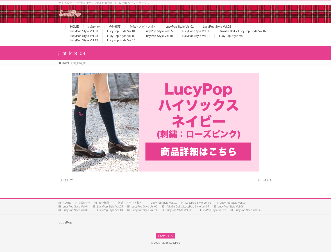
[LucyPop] (70, 16)
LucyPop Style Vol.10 (110, 210)
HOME (67, 202)
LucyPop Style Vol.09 (75, 210)
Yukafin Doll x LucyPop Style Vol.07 (187, 206)
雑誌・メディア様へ (130, 202)
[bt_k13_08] (165, 122)
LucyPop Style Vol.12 (179, 210)
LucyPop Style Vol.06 (144, 206)
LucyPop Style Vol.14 (248, 210)
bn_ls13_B (264, 180)
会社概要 (104, 202)
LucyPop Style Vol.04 (75, 206)
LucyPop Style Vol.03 (233, 202)
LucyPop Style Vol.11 (144, 210)
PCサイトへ (165, 235)
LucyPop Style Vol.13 (213, 210)
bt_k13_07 (66, 180)
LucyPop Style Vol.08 (231, 206)
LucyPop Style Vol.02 (198, 202)
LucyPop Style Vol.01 (164, 202)
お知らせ (84, 202)
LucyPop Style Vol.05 (110, 206)
